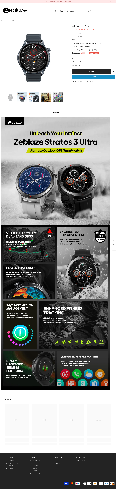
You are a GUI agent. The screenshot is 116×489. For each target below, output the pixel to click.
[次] (66, 97)
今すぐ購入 (93, 77)
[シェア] (113, 71)
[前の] (2, 97)
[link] (17, 441)
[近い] (110, 1)
